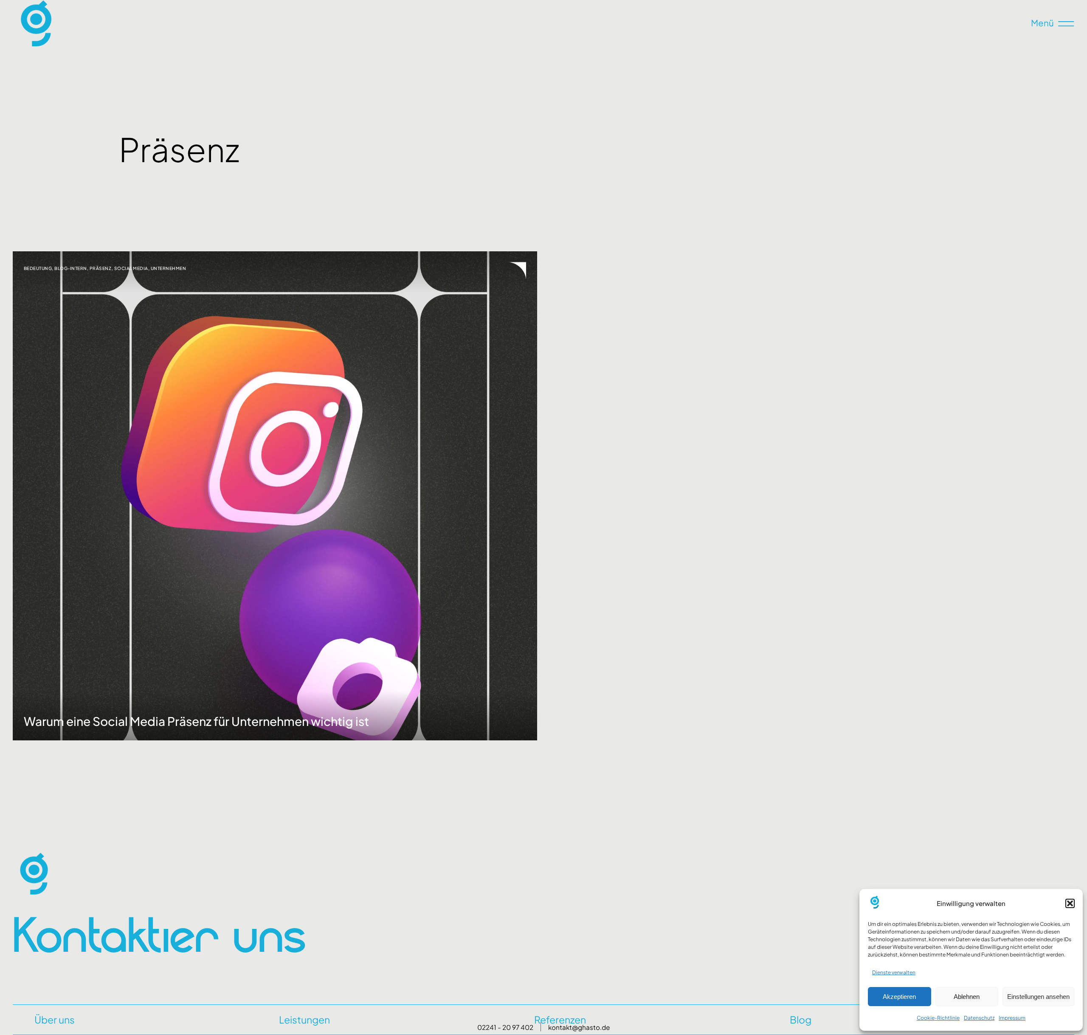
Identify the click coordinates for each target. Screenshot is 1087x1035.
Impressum (1012, 1018)
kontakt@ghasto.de (579, 1027)
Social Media (131, 268)
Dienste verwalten (893, 972)
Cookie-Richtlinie (938, 1018)
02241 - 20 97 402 (505, 1027)
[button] (1070, 903)
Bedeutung (38, 268)
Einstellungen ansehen (1038, 996)
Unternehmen (168, 268)
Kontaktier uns (159, 934)
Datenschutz (979, 1018)
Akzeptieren (899, 996)
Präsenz (101, 268)
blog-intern (70, 268)
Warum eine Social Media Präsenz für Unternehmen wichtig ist (196, 721)
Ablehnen (967, 996)
